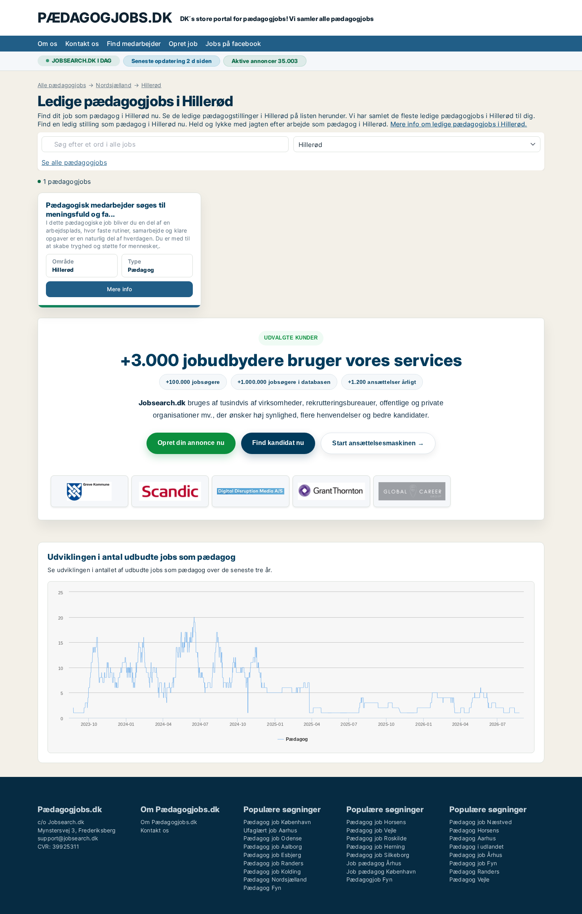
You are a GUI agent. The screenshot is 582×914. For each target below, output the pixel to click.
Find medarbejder (134, 44)
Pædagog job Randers (273, 863)
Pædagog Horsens (474, 830)
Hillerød (151, 85)
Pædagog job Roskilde (376, 838)
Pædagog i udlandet (476, 846)
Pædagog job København (277, 822)
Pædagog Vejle (469, 879)
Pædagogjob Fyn (369, 879)
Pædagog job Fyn (473, 863)
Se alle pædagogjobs (74, 162)
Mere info (119, 289)
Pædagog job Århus (475, 854)
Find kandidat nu (278, 442)
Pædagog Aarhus (472, 838)
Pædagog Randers (474, 871)
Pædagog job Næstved (480, 822)
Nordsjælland (113, 85)
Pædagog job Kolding (272, 871)
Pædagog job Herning (375, 846)
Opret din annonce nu (191, 442)
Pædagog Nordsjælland (275, 879)
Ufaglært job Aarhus (270, 830)
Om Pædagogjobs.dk (169, 822)
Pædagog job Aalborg (272, 846)
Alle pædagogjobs (62, 85)
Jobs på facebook (233, 44)
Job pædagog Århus (373, 863)
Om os (47, 44)
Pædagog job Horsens (376, 822)
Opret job (183, 44)
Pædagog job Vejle (371, 830)
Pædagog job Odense (272, 838)
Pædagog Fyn (262, 887)
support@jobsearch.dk (68, 838)
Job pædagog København (381, 871)
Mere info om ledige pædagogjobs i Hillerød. (458, 124)
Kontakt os (82, 44)
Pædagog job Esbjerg (272, 854)
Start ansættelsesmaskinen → (378, 443)
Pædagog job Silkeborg (377, 854)
